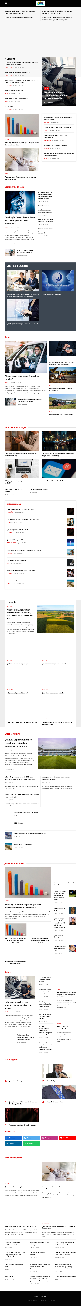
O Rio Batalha (18, 823)
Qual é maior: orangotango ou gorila (18, 664)
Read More (10, 769)
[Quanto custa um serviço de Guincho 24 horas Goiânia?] (62, 375)
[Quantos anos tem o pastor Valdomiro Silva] (72, 948)
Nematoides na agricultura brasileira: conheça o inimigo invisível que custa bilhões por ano (57, 19)
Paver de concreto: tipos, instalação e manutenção (45, 220)
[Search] (75, 3)
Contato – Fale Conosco (40, 1301)
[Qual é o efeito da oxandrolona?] (70, 562)
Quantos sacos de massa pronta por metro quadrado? (45, 231)
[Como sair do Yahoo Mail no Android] (59, 468)
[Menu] (6, 3)
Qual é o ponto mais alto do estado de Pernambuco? (30, 834)
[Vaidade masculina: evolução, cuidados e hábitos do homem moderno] (10, 1037)
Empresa (9, 573)
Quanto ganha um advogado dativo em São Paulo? (22, 324)
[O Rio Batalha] (8, 825)
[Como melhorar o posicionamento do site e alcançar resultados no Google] (22, 441)
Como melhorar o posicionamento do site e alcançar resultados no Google (20, 455)
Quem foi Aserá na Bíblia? (59, 909)
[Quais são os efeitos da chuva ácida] (58, 677)
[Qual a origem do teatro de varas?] (70, 532)
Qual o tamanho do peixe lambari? (19, 1081)
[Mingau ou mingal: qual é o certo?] (23, 677)
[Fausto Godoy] (59, 1071)
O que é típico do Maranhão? (16, 581)
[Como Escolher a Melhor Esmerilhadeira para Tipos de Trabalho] (40, 929)
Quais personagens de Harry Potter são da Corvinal (20, 1226)
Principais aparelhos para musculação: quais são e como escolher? (56, 95)
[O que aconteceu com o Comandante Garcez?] (65, 873)
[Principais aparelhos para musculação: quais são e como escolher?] (59, 81)
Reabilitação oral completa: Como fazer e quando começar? (46, 1004)
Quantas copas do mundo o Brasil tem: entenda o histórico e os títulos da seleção (20, 12)
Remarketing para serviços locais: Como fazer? (21, 571)
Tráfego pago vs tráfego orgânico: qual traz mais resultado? (19, 482)
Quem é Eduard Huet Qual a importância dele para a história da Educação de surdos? (21, 81)
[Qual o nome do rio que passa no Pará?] (58, 648)
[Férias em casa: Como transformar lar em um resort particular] (22, 159)
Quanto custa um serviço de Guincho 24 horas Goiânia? (61, 389)
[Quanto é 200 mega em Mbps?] (70, 542)
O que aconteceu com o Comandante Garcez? (65, 884)
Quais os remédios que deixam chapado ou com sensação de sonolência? (66, 994)
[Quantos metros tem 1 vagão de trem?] (62, 401)
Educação (10, 512)
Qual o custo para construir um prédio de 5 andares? (25, 251)
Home (28, 1301)
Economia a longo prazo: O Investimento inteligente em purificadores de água (45, 1046)
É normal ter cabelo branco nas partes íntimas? (45, 1016)
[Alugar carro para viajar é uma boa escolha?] (26, 357)
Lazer (6, 173)
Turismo (46, 148)
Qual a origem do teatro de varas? (17, 530)
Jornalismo (8, 67)
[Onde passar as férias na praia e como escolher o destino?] (70, 552)
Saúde (6, 93)
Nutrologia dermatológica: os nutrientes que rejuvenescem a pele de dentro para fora (46, 1030)
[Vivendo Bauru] (40, 3)
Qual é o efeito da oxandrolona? (14, 90)
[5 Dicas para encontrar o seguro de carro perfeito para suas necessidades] (62, 348)
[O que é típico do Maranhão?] (70, 583)
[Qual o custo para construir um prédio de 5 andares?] (10, 252)
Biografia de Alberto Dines (55, 1102)
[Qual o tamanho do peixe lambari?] (22, 1071)
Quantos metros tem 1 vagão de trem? (16, 98)
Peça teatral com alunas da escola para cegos (20, 509)
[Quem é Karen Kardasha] (72, 938)
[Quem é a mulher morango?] (22, 1171)
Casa (6, 227)
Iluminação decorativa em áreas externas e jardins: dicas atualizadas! (20, 220)
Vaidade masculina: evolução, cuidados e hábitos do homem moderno (59, 154)
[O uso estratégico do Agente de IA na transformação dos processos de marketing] (59, 441)
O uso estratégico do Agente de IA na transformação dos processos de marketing (58, 455)
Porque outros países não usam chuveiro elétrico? (22, 722)
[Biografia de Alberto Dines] (59, 1092)
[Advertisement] (40, 41)
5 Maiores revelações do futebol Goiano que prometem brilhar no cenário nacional (21, 63)
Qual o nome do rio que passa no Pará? (54, 664)
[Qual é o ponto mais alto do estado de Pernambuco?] (8, 835)
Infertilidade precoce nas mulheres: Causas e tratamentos (46, 992)
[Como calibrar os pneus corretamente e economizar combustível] (10, 402)
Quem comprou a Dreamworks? (51, 294)
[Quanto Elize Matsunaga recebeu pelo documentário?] (15, 952)
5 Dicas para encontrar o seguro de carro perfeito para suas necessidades (61, 363)
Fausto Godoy (9, 106)
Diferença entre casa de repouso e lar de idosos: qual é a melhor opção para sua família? (45, 195)
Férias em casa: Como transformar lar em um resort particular (20, 178)
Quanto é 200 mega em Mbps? (39, 489)
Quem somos (52, 1301)
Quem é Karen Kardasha (58, 937)
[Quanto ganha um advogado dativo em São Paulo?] (23, 310)
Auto (6, 101)
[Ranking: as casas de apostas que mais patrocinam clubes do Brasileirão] (22, 125)
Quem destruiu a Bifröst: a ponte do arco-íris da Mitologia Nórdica (57, 723)
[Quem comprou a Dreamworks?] (58, 280)
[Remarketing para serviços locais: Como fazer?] (70, 573)
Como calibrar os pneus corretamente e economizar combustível (30, 400)
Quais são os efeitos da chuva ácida (52, 693)
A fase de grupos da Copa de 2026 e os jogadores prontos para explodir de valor (57, 12)
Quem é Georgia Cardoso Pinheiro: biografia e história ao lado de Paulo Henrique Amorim (60, 923)
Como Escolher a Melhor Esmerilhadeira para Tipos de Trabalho (58, 118)
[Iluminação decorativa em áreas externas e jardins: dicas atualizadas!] (20, 202)
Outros (7, 139)
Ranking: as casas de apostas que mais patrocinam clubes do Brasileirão (22, 143)
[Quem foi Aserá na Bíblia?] (72, 910)
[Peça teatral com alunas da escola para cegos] (70, 511)
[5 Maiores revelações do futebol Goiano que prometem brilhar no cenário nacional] (72, 893)
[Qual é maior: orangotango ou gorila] (23, 648)
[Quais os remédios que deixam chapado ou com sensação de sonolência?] (66, 981)
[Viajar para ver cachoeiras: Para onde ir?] (8, 814)
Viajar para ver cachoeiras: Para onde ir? (56, 145)
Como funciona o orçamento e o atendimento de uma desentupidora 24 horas (45, 209)
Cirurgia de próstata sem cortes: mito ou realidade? (45, 979)
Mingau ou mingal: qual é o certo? (17, 693)
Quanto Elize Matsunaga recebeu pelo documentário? (55, 136)
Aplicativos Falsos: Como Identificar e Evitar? (19, 18)
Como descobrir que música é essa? (14, 1266)
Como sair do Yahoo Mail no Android (53, 481)
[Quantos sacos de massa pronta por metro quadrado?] (70, 522)
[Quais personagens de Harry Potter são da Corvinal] (22, 1210)
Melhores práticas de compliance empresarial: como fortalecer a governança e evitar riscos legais (23, 295)
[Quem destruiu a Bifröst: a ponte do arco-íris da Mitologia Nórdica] (58, 706)
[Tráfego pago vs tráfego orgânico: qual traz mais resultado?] (22, 468)
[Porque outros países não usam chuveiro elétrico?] (23, 706)
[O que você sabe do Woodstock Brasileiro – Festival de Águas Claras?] (59, 1210)
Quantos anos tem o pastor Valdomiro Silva (18, 72)
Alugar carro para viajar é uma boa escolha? (57, 127)
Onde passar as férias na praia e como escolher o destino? (24, 550)
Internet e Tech (11, 543)
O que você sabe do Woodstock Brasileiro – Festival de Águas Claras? (58, 1227)
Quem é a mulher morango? (13, 1187)
